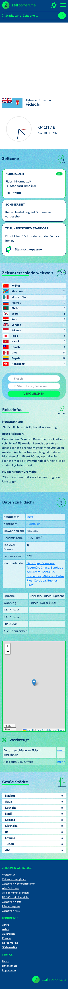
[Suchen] (62, 15)
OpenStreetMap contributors (50, 729)
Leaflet (29, 729)
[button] (34, 682)
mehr (61, 750)
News (5, 961)
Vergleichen (34, 394)
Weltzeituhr (9, 874)
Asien (5, 929)
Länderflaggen (11, 906)
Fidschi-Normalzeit (18, 181)
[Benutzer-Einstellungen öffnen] (54, 5)
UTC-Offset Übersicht (15, 897)
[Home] (49, 979)
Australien (33, 523)
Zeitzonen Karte (12, 901)
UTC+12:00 (13, 193)
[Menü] (63, 5)
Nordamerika (10, 942)
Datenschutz (9, 965)
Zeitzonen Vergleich (14, 879)
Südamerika (9, 947)
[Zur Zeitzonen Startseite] (19, 4)
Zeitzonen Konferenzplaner (18, 883)
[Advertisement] (34, 56)
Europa (6, 938)
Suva (29, 516)
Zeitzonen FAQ (11, 910)
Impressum (9, 970)
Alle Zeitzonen (10, 888)
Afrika (6, 924)
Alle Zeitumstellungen (15, 892)
